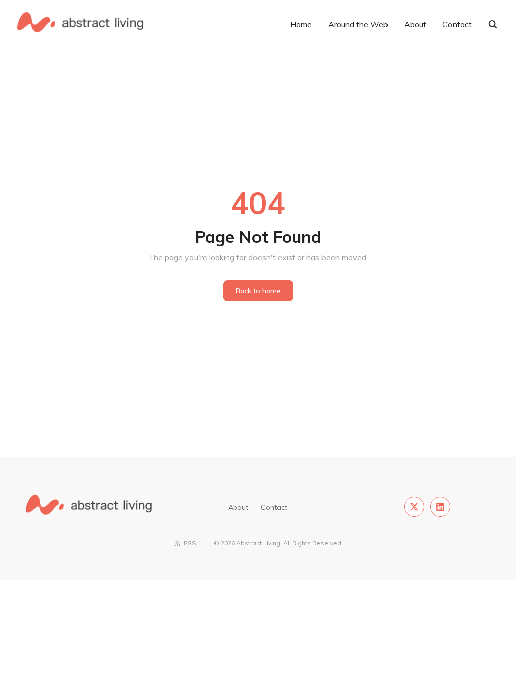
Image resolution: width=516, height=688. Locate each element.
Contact (457, 24)
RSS (190, 543)
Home (301, 24)
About (415, 24)
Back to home (258, 290)
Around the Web (358, 24)
